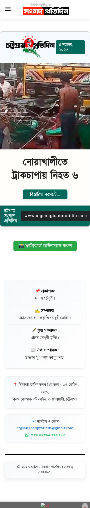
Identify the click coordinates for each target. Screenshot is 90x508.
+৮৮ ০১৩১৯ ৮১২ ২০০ (48, 435)
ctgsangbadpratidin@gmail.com (45, 428)
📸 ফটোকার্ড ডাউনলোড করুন (45, 246)
